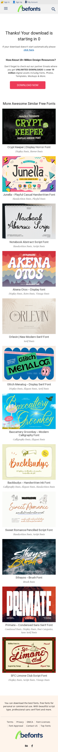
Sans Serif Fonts (29, 632)
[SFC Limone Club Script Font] (29, 655)
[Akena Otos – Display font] (29, 269)
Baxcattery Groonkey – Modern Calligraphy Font (29, 433)
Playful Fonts (38, 198)
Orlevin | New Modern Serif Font (29, 336)
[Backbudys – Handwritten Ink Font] (29, 462)
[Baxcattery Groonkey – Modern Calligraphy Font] (29, 411)
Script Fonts (39, 246)
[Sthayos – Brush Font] (29, 557)
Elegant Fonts (30, 388)
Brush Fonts (29, 581)
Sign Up (17, 2)
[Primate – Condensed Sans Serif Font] (29, 604)
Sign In (5, 2)
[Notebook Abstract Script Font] (29, 221)
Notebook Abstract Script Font (29, 242)
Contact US (32, 725)
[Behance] (26, 746)
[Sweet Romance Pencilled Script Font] (29, 509)
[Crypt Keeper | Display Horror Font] (29, 126)
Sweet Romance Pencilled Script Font (29, 530)
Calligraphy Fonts (21, 439)
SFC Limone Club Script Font (29, 675)
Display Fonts (22, 151)
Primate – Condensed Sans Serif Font (29, 625)
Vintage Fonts (42, 293)
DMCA (30, 722)
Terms (10, 722)
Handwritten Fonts (22, 198)
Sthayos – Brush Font (29, 577)
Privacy (20, 722)
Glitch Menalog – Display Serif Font (29, 384)
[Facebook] (32, 746)
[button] (53, 10)
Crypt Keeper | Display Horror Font (29, 147)
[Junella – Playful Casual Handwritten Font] (29, 174)
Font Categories (45, 629)
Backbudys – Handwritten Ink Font (29, 482)
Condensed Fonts (13, 629)
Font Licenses (43, 722)
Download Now (27, 85)
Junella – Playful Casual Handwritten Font (29, 194)
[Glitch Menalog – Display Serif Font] (29, 363)
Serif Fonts (29, 341)
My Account (33, 2)
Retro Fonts (29, 293)
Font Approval (16, 725)
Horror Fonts (36, 151)
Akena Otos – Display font (29, 289)
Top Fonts (46, 725)
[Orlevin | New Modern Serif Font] (29, 316)
